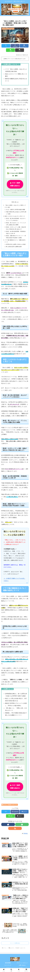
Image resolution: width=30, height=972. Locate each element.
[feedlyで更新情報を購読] (22, 824)
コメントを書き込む (15, 943)
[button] (19, 50)
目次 (13, 202)
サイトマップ (7, 965)
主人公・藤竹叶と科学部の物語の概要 (15, 209)
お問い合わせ (22, 965)
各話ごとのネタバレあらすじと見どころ (15, 216)
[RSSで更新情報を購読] (15, 828)
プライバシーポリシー (22, 962)
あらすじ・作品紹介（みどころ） (10, 804)
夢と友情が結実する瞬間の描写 (14, 246)
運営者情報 (8, 962)
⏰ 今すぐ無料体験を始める (15, 184)
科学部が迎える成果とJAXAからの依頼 (16, 244)
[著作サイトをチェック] (8, 824)
